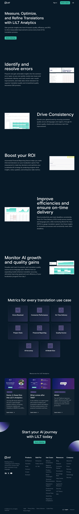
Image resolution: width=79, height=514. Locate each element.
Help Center (59, 478)
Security (58, 488)
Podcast (58, 463)
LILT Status (59, 491)
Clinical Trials (49, 493)
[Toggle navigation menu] (73, 3)
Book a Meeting (10, 38)
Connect (27, 469)
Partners (69, 469)
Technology (70, 474)
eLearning (48, 496)
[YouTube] (11, 473)
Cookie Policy (49, 508)
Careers (69, 463)
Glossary (58, 481)
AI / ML (38, 466)
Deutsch (72, 509)
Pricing (69, 472)
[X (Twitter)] (8, 473)
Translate (27, 463)
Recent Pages (26, 510)
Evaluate (27, 474)
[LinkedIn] (6, 473)
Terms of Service (40, 508)
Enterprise (38, 461)
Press (68, 466)
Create (27, 472)
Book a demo (65, 2)
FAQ (57, 494)
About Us (69, 461)
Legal (24, 508)
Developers (59, 471)
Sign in (55, 2)
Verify (26, 466)
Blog (57, 461)
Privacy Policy (31, 508)
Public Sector (39, 463)
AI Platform (28, 461)
